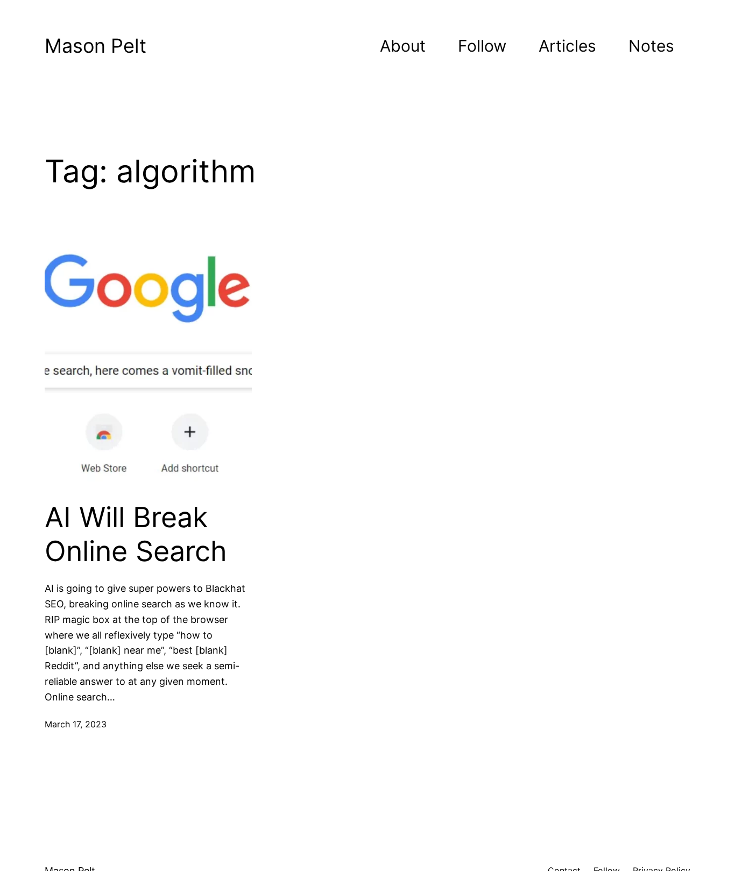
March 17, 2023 (76, 724)
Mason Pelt (95, 46)
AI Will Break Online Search (136, 534)
